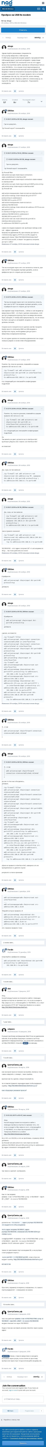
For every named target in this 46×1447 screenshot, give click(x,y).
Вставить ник (6, 91)
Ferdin (10, 950)
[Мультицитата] (15, 91)
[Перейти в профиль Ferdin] (4, 951)
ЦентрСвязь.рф (15, 1065)
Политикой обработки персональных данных (26, 1438)
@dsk (25, 1043)
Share (11, 1411)
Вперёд (37, 38)
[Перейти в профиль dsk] (4, 990)
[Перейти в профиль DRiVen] (4, 112)
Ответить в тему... (13, 1399)
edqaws (11, 1029)
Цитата (21, 91)
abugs (9, 21)
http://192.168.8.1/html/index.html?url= (14, 1007)
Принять (23, 1443)
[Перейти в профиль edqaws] (4, 1030)
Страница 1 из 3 (22, 38)
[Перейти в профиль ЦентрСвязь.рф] (4, 1066)
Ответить (23, 30)
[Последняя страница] (43, 37)
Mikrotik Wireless (20, 23)
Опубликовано (19, 49)
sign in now (13, 1390)
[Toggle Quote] (5, 119)
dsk (9, 988)
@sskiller (6, 1356)
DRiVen (11, 111)
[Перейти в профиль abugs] (4, 47)
